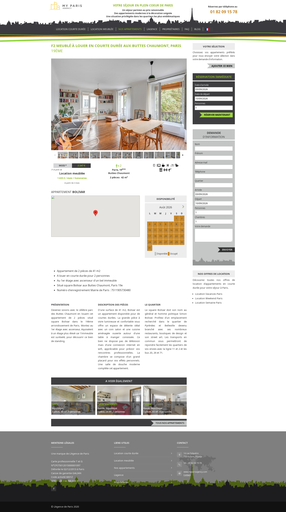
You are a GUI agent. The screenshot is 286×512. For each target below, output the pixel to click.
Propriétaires (171, 29)
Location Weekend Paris (208, 298)
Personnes (200, 103)
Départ (198, 199)
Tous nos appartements (170, 423)
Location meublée (102, 29)
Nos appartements (130, 29)
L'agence (152, 29)
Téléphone (200, 171)
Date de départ (202, 94)
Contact (187, 475)
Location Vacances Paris (208, 293)
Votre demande (202, 226)
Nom (197, 144)
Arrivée (198, 189)
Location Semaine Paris (208, 302)
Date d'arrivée (202, 85)
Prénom (199, 153)
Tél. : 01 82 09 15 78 (193, 463)
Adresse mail (201, 162)
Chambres (200, 217)
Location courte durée (71, 29)
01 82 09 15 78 (223, 11)
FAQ (187, 29)
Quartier (199, 180)
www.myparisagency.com (195, 471)
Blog (197, 29)
